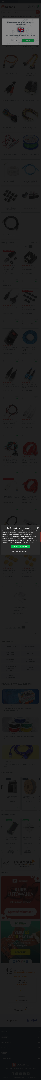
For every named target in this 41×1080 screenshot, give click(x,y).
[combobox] (38, 528)
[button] (20, 551)
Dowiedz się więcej (29, 542)
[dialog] (20, 540)
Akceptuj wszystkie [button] (20, 546)
